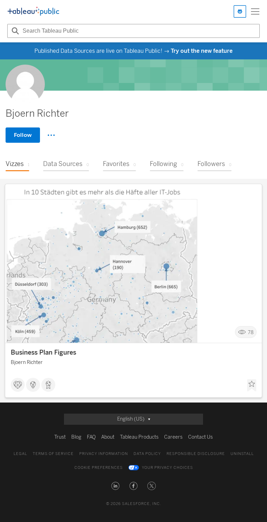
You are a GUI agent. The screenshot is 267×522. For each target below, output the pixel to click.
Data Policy (147, 453)
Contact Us (200, 437)
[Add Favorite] (251, 385)
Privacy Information (103, 453)
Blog (76, 437)
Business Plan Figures (43, 352)
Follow (23, 135)
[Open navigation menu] (255, 11)
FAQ (91, 437)
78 (250, 332)
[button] (115, 485)
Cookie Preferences (98, 467)
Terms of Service (53, 453)
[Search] (14, 31)
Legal (20, 453)
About (107, 437)
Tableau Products (139, 437)
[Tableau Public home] (33, 11)
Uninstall (242, 453)
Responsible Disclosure (196, 453)
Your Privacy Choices (167, 467)
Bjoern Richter (27, 362)
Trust (60, 437)
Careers (173, 437)
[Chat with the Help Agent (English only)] (240, 11)
